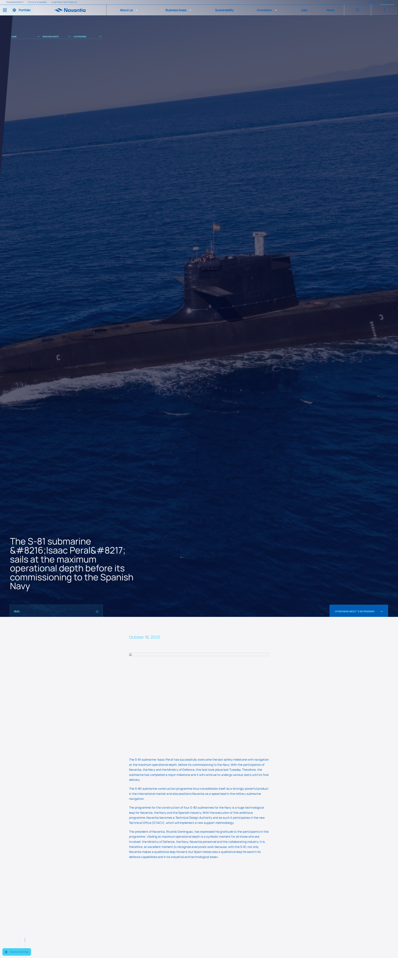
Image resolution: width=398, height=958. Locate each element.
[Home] (70, 10)
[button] (129, 10)
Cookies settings (19, 951)
